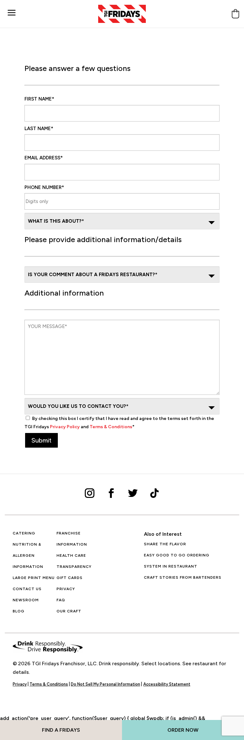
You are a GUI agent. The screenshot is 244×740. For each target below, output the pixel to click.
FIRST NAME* (39, 99)
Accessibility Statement (166, 684)
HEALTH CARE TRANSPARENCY (74, 561)
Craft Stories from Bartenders (182, 577)
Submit (41, 440)
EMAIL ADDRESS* (43, 158)
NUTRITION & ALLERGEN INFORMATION (28, 555)
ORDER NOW (183, 730)
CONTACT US (27, 589)
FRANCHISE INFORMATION (72, 539)
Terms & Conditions (111, 426)
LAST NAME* (38, 128)
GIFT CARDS (70, 578)
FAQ (61, 600)
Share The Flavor (165, 544)
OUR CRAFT (69, 611)
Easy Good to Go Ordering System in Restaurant (176, 561)
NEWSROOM (26, 600)
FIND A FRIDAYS (61, 730)
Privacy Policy (65, 426)
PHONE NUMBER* (44, 187)
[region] (82, 693)
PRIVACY (66, 589)
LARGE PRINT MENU (34, 578)
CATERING (24, 533)
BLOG (18, 611)
